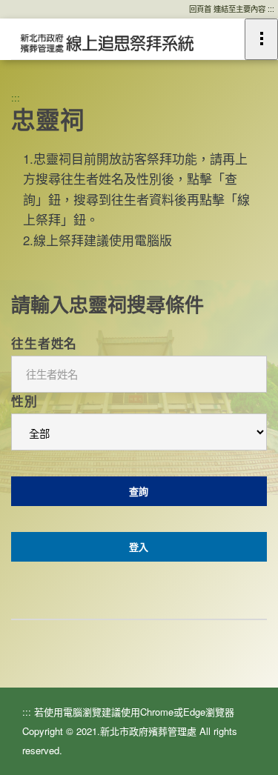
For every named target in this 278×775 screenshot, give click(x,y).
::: (15, 97)
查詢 (139, 491)
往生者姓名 (44, 343)
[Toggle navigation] (261, 39)
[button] (105, 42)
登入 (139, 546)
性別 (24, 401)
